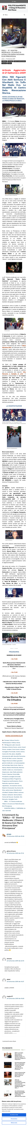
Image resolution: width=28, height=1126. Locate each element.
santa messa (9, 790)
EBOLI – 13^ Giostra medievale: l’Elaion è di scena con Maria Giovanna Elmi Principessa (13, 804)
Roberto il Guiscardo (8, 788)
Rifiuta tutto (14, 1122)
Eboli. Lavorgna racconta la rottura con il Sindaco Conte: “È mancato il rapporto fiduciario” (20, 1056)
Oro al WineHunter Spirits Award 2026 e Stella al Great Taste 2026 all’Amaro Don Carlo (20, 1093)
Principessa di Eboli (8, 779)
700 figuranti (8, 745)
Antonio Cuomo (12, 747)
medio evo (10, 770)
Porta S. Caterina (7, 774)
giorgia (9, 834)
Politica (4, 63)
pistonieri (19, 772)
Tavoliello (16, 797)
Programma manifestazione (10, 781)
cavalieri (9, 749)
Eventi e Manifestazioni (19, 61)
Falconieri (20, 758)
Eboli (10, 758)
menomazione (18, 770)
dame (13, 754)
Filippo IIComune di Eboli (9, 760)
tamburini (10, 794)
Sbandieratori (18, 790)
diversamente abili (7, 756)
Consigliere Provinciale (9, 751)
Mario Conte (13, 765)
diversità (16, 756)
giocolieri (19, 760)
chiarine (22, 749)
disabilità (18, 754)
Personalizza (14, 1118)
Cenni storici (16, 749)
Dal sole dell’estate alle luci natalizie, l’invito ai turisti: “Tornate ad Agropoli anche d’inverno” (20, 1066)
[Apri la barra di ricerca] (24, 15)
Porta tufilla (16, 774)
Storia (9, 63)
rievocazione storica (16, 785)
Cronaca (4, 61)
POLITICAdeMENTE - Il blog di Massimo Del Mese (17, 7)
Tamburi (4, 794)
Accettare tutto (14, 1114)
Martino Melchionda (12, 767)
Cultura (10, 61)
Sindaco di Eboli (13, 792)
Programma (17, 779)
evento (14, 758)
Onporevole (5, 772)
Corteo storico (20, 751)
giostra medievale (7, 763)
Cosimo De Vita (6, 754)
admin (2, 59)
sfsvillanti (5, 792)
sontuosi (20, 792)
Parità (14, 772)
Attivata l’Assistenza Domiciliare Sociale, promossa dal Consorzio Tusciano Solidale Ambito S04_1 (20, 1084)
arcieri (20, 747)
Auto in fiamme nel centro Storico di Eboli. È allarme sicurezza (20, 1074)
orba (11, 772)
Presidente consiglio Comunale (11, 776)
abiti (13, 745)
